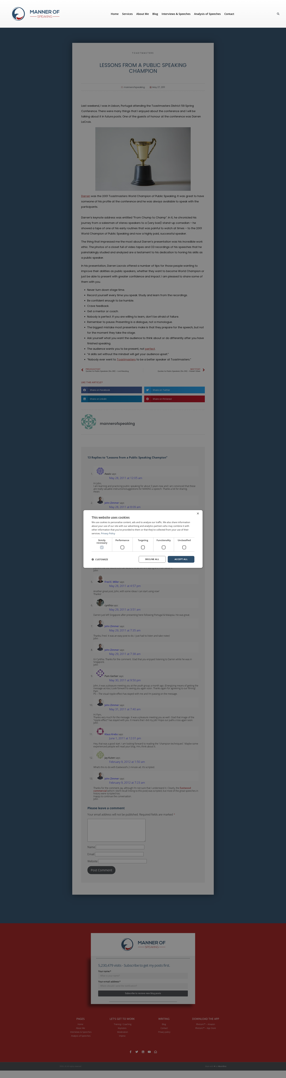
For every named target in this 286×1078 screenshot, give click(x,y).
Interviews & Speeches (176, 14)
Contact (229, 14)
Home (115, 14)
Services (127, 14)
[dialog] (143, 539)
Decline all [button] (152, 559)
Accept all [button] (181, 559)
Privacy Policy (108, 533)
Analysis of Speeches (207, 14)
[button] (278, 14)
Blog (155, 14)
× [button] (198, 514)
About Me (142, 14)
